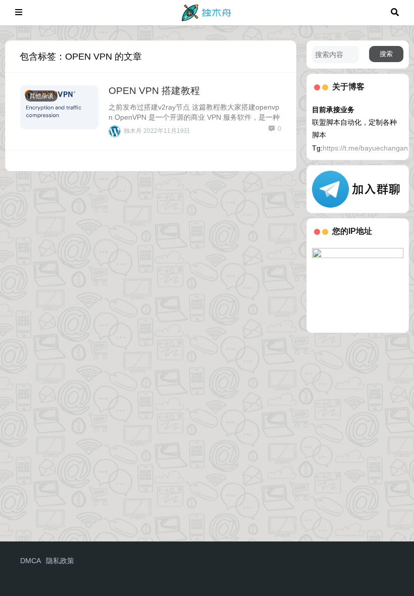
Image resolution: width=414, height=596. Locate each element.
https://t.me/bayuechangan (365, 148)
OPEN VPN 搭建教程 (154, 90)
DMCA (30, 561)
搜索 (386, 54)
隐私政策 (60, 561)
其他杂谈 (41, 96)
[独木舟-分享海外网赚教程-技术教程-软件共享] (206, 12)
